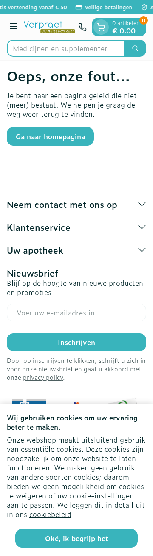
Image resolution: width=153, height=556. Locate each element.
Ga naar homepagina (50, 136)
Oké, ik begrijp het (76, 538)
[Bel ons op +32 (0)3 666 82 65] (82, 27)
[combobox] (66, 48)
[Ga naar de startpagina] (49, 27)
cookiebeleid (50, 514)
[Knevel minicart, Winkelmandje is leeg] (101, 27)
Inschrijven (76, 342)
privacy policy (43, 377)
